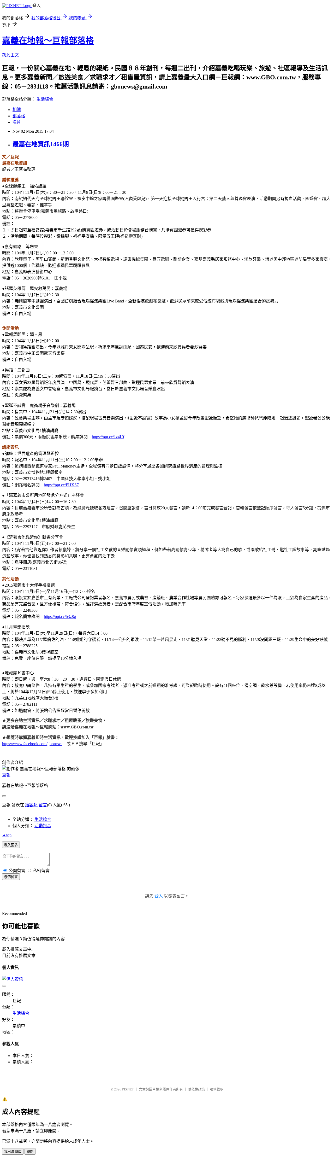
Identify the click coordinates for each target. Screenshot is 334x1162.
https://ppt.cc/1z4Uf (108, 437)
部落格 (19, 116)
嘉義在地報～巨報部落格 (48, 40)
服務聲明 (216, 1089)
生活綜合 (45, 99)
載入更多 (11, 845)
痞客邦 (31, 805)
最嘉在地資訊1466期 (41, 144)
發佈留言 (11, 877)
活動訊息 (42, 826)
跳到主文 (10, 55)
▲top (6, 835)
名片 (17, 122)
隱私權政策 (196, 1089)
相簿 (17, 109)
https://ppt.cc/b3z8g (60, 616)
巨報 (6, 775)
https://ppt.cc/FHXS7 (61, 485)
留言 (43, 805)
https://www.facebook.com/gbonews (32, 743)
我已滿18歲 (12, 1152)
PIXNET (128, 1089)
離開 (30, 1152)
